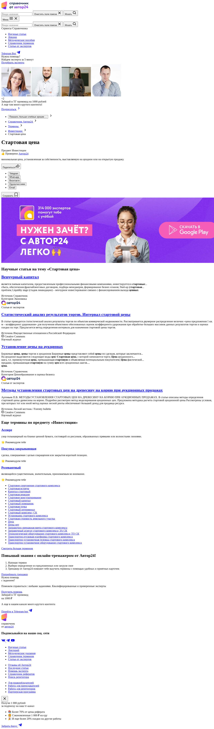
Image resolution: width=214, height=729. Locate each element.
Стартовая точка (17, 506)
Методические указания (21, 653)
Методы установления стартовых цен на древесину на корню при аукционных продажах (82, 390)
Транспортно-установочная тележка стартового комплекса (41, 539)
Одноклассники (17, 184)
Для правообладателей (21, 682)
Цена (11, 521)
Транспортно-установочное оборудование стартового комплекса (45, 542)
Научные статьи (17, 34)
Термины (13, 126)
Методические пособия (21, 40)
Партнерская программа (22, 691)
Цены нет (13, 524)
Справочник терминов (21, 43)
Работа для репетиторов (21, 688)
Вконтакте (14, 180)
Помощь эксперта (18, 671)
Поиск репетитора (18, 677)
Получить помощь (11, 591)
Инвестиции (15, 131)
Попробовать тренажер (14, 574)
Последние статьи (18, 668)
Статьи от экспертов (19, 46)
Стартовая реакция (19, 494)
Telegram (13, 173)
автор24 (9, 626)
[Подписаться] (19, 109)
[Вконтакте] (3, 641)
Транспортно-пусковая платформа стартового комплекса (40, 536)
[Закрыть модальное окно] (4, 699)
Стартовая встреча (18, 488)
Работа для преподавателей (23, 685)
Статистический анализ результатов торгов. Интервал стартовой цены (65, 314)
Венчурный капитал (20, 277)
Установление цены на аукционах (32, 346)
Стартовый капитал (19, 500)
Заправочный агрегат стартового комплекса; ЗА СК (37, 530)
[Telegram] (8, 641)
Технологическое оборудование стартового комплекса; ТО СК (43, 533)
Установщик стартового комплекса (28, 515)
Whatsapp (14, 177)
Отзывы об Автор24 (19, 665)
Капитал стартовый (19, 491)
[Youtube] (13, 641)
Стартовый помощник (21, 503)
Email (12, 187)
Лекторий (13, 650)
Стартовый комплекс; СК (22, 512)
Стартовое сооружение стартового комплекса (34, 485)
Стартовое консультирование (24, 497)
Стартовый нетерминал (21, 509)
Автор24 (23, 153)
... (28, 117)
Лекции (12, 37)
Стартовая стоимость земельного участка (31, 518)
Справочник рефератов (21, 674)
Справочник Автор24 (20, 121)
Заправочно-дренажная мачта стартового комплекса (37, 527)
